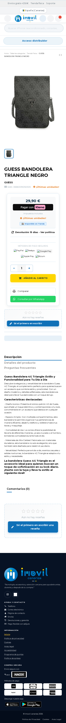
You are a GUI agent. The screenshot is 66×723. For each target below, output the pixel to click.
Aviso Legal (56, 719)
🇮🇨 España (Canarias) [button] (33, 10)
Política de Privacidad (31, 719)
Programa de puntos (13, 654)
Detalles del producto (20, 363)
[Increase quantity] (29, 268)
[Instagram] (7, 594)
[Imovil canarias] (26, 574)
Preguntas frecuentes (20, 368)
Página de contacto (16, 613)
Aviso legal (9, 646)
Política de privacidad (14, 638)
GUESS (8, 182)
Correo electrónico (16, 610)
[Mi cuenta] (50, 18)
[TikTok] (15, 594)
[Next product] (61, 55)
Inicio (7, 634)
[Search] (58, 28)
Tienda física (37, 3)
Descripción (13, 357)
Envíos (11, 617)
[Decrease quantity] (14, 268)
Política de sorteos (12, 658)
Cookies (7, 642)
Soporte (50, 3)
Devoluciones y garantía (18, 620)
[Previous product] (60, 55)
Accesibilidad (10, 650)
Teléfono (11, 606)
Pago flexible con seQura (19, 624)
